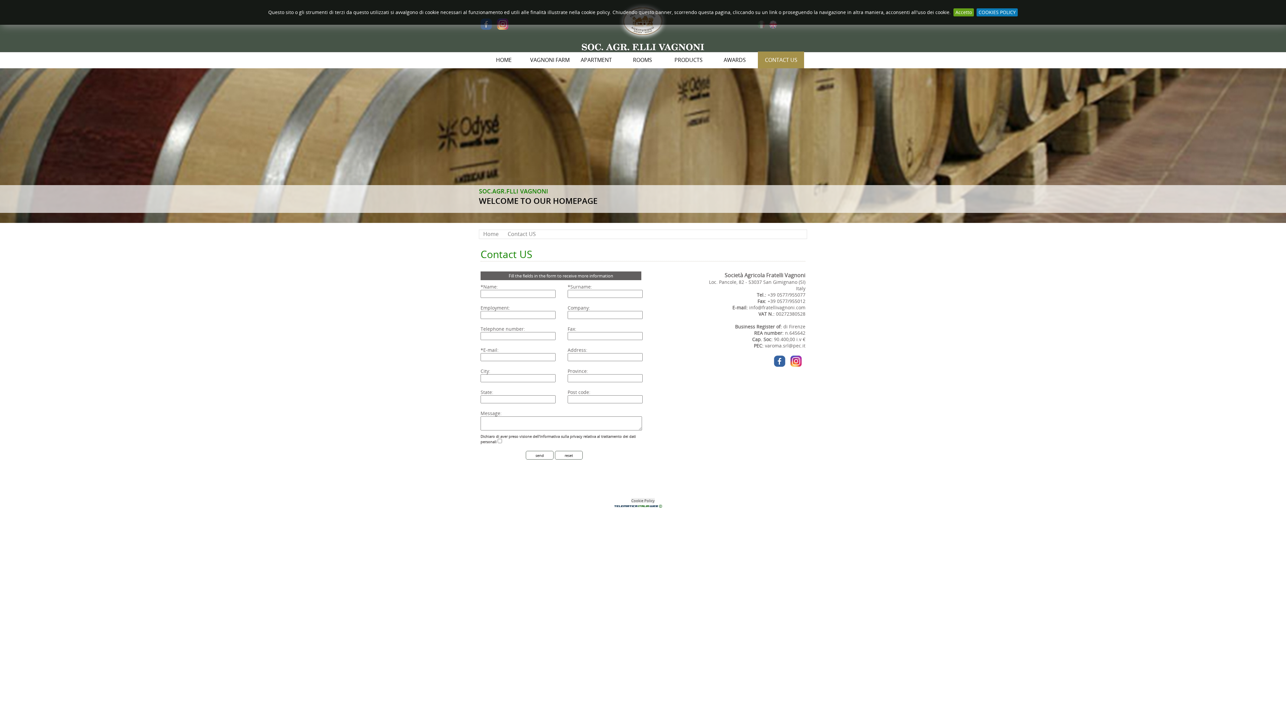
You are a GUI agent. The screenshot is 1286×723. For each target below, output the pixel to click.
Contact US (781, 60)
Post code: (579, 392)
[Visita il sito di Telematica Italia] (643, 507)
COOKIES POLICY (997, 12)
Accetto (963, 12)
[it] (761, 28)
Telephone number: (503, 329)
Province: (578, 371)
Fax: (572, 329)
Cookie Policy (643, 500)
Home (504, 60)
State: (487, 392)
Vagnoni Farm (550, 60)
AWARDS (735, 60)
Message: (491, 413)
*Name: (489, 287)
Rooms (642, 60)
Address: (577, 350)
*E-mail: (490, 350)
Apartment (596, 60)
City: (485, 371)
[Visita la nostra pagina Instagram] (502, 27)
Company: (579, 308)
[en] (773, 28)
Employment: (495, 308)
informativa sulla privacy (561, 436)
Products (688, 60)
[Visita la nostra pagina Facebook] (486, 27)
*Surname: (580, 287)
